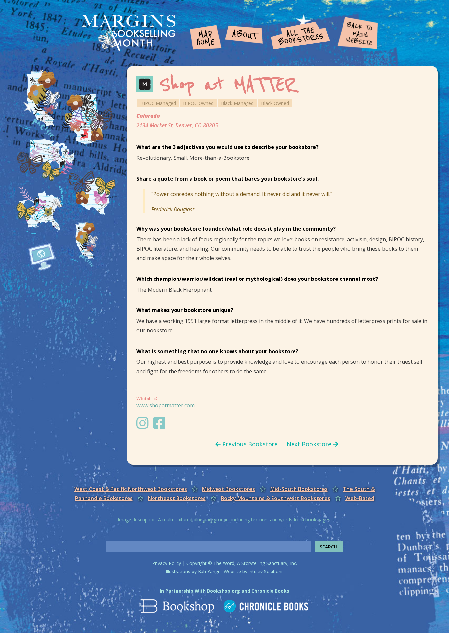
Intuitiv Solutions (266, 571)
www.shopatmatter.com (165, 405)
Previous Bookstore (249, 444)
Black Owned (275, 103)
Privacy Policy (166, 563)
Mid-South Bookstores (299, 489)
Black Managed (237, 103)
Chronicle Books (270, 591)
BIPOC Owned (198, 103)
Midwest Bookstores (228, 489)
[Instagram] (144, 426)
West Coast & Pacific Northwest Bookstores (130, 489)
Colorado (148, 115)
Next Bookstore (310, 444)
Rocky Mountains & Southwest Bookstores (275, 498)
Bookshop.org (223, 591)
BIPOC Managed (158, 103)
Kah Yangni (210, 571)
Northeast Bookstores (177, 498)
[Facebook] (161, 426)
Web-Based (359, 498)
